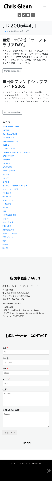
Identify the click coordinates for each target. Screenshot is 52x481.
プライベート (8, 200)
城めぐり (6, 219)
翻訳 (4, 241)
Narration (6, 160)
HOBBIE (6, 145)
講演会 (5, 244)
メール (6, 379)
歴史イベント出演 (10, 233)
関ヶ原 (5, 248)
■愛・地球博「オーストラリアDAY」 (25, 42)
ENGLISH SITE (8, 137)
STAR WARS (7, 167)
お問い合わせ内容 (11, 410)
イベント (6, 182)
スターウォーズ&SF (10, 189)
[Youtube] (28, 15)
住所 (5, 389)
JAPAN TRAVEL (9, 149)
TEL (5, 368)
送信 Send (10, 432)
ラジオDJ (6, 208)
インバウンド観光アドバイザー (15, 185)
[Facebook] (19, 15)
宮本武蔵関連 (8, 222)
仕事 (4, 211)
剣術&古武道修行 (9, 215)
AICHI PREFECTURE (11, 126)
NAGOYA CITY (8, 156)
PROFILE (6, 163)
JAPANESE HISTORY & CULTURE (16, 152)
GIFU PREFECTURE (10, 141)
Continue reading (12, 71)
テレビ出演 (7, 193)
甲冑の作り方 (8, 237)
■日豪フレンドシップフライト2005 (25, 84)
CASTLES (6, 130)
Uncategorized (9, 171)
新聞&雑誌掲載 (8, 230)
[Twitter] (24, 15)
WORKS (6, 174)
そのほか (6, 178)
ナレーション (8, 196)
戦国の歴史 (7, 226)
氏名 (5, 348)
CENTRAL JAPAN (10, 134)
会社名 (6, 358)
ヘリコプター (8, 204)
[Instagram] (33, 15)
